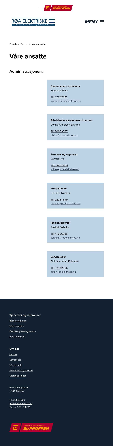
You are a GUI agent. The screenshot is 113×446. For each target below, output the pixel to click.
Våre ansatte (15, 365)
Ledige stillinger (17, 375)
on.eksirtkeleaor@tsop (20, 403)
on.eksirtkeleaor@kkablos (65, 237)
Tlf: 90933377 (59, 131)
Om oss (13, 354)
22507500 (19, 400)
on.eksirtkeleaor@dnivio (64, 135)
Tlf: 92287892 (59, 97)
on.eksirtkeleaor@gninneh (65, 203)
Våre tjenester (16, 326)
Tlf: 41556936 (59, 233)
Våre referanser (17, 336)
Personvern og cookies (21, 370)
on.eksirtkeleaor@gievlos (65, 169)
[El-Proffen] (58, 8)
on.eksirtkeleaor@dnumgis (66, 101)
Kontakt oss (15, 359)
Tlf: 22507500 (59, 165)
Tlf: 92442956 (59, 267)
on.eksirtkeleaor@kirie (63, 271)
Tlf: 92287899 (59, 199)
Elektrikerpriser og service (22, 331)
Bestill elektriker (17, 320)
